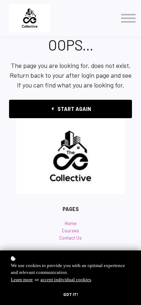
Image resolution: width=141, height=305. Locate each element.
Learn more (22, 279)
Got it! (70, 294)
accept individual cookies (65, 279)
